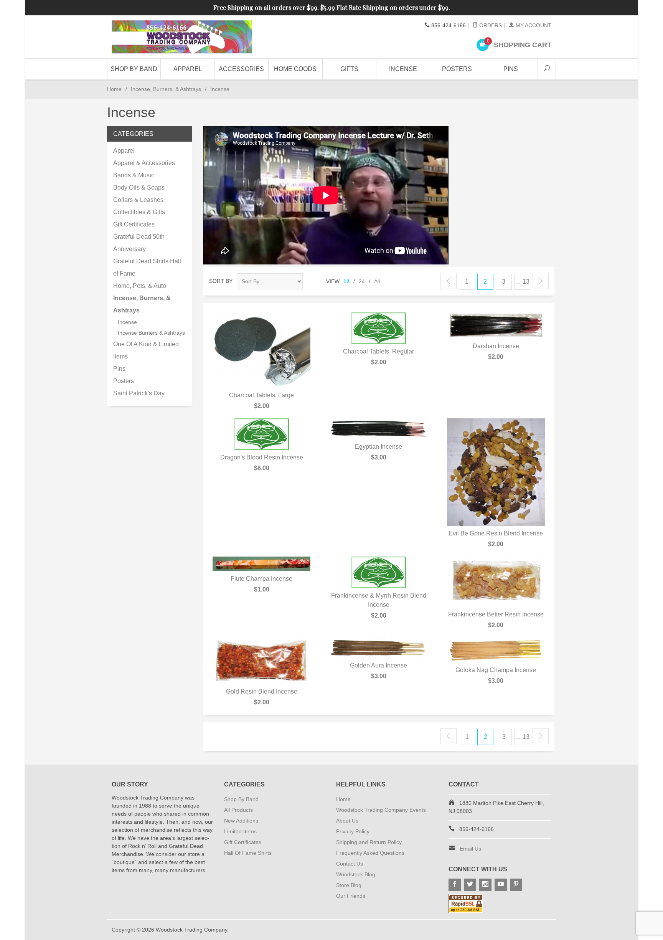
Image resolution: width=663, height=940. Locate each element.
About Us (347, 821)
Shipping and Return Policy (369, 842)
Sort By (221, 281)
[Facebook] (455, 885)
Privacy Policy (352, 831)
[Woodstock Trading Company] (182, 37)
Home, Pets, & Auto (139, 285)
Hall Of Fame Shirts (248, 853)
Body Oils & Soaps (139, 187)
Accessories (241, 69)
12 (346, 281)
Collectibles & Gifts (139, 212)
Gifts (349, 69)
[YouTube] (501, 885)
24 (362, 281)
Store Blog (348, 885)
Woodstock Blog (355, 874)
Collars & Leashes (138, 200)
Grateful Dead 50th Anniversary (139, 242)
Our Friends (350, 896)
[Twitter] (470, 885)
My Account (532, 25)
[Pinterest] (516, 885)
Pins (510, 69)
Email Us (470, 849)
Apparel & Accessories (144, 163)
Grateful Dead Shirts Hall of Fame (147, 267)
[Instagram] (485, 885)
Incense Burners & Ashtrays (151, 333)
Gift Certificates (134, 224)
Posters (457, 69)
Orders (490, 25)
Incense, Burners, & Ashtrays (166, 89)
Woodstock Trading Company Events (381, 810)
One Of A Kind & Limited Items (146, 350)
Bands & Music (133, 175)
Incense (403, 69)
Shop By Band (133, 69)
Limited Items (240, 831)
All (377, 281)
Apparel (187, 69)
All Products (238, 810)
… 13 (522, 281)
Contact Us (349, 864)
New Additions (241, 821)
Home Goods (295, 69)
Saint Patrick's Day (139, 393)
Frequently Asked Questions (370, 853)
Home (114, 89)
